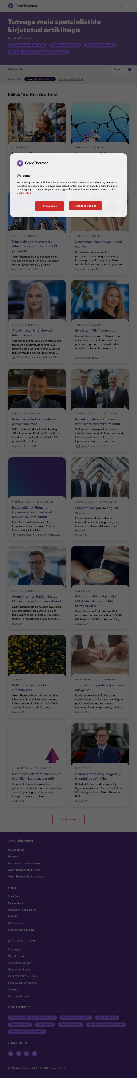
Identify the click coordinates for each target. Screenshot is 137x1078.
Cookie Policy (24, 193)
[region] (68, 185)
